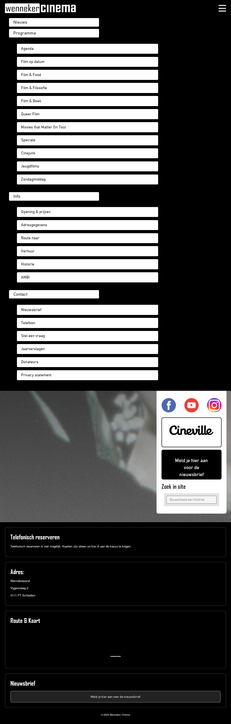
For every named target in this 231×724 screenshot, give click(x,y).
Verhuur (28, 251)
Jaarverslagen (33, 349)
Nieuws (20, 22)
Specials (28, 140)
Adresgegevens (34, 225)
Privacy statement (36, 375)
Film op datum (32, 61)
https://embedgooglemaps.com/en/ (116, 656)
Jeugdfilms (30, 166)
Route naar (30, 238)
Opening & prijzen (36, 212)
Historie (27, 264)
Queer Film (30, 114)
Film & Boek (31, 101)
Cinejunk (28, 153)
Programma (24, 32)
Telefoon (28, 323)
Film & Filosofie (34, 88)
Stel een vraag (33, 335)
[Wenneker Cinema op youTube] (191, 410)
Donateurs (29, 362)
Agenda (27, 48)
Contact (20, 294)
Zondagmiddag (33, 179)
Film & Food (31, 74)
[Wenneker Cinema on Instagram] (214, 410)
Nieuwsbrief (31, 309)
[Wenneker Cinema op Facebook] (169, 410)
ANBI (25, 277)
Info (16, 196)
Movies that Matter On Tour (43, 127)
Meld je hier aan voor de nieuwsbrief (191, 467)
